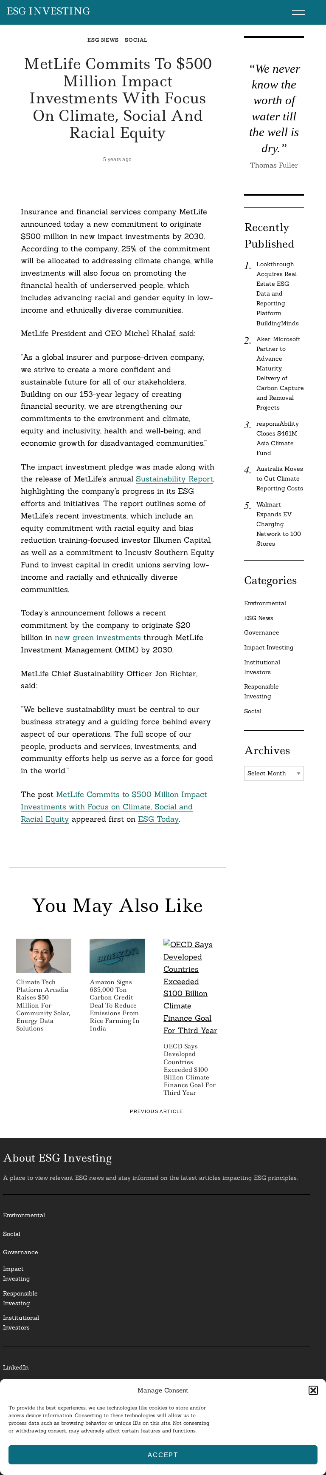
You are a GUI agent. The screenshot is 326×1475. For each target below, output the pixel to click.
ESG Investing (48, 11)
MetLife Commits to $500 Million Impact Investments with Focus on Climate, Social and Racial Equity (114, 806)
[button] (313, 1390)
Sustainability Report (174, 479)
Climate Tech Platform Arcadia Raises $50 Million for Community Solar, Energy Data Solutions (43, 1005)
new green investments (98, 637)
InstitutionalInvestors (21, 1322)
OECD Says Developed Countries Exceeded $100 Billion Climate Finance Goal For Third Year (189, 1069)
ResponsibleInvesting (20, 1298)
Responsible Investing (261, 691)
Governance (261, 632)
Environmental (265, 603)
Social (136, 40)
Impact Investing (269, 647)
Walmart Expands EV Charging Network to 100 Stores (278, 524)
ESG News (103, 40)
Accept (163, 1454)
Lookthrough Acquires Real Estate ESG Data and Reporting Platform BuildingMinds (277, 293)
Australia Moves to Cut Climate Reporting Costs (279, 478)
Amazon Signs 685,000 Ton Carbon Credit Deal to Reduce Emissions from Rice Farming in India (115, 1005)
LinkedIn (16, 1367)
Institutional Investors (262, 667)
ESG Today (158, 819)
